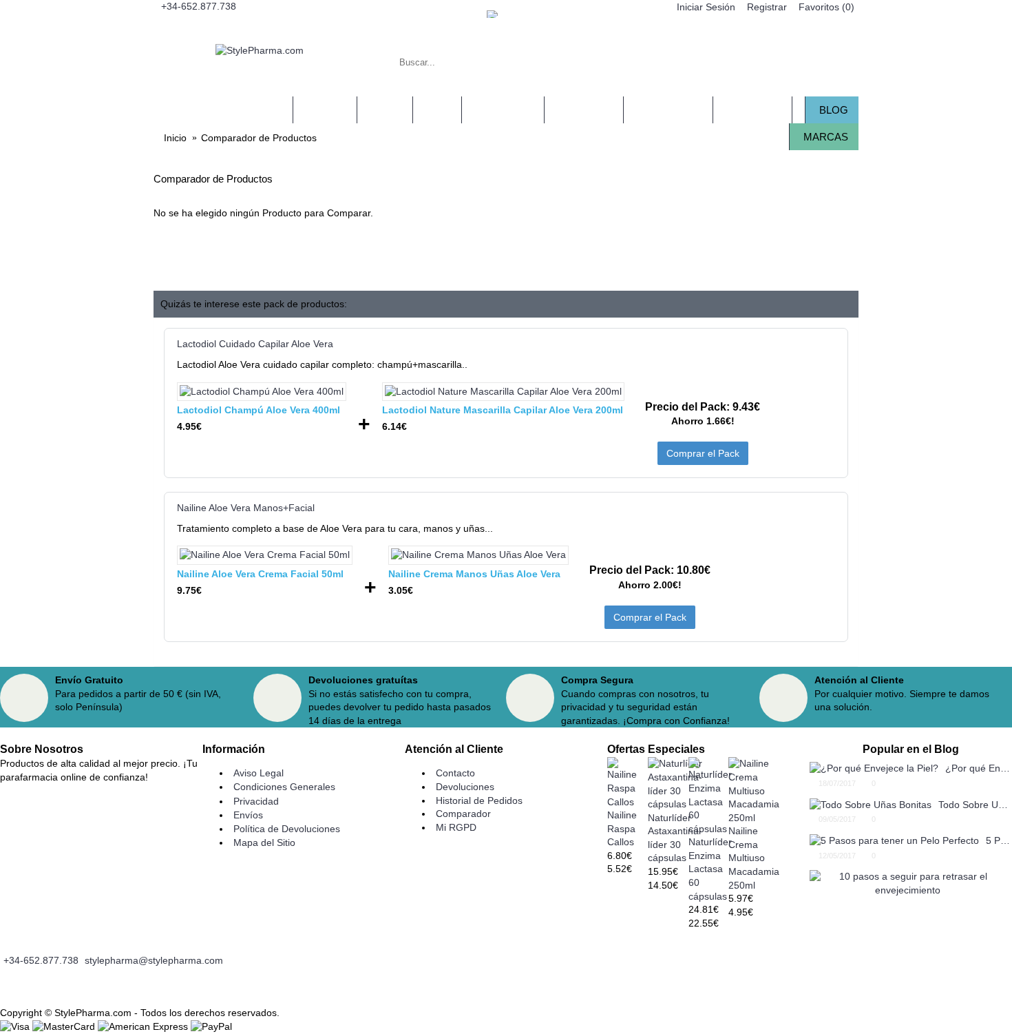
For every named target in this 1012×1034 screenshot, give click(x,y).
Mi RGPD (456, 827)
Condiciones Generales (284, 786)
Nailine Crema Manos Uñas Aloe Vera (474, 573)
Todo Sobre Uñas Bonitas (975, 804)
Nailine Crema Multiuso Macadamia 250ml (753, 857)
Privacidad (256, 801)
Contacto (455, 772)
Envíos (248, 814)
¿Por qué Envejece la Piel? (978, 768)
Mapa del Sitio (264, 842)
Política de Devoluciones (286, 828)
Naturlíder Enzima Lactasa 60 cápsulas (710, 868)
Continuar (829, 255)
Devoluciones (465, 786)
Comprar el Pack (702, 453)
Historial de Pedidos (479, 800)
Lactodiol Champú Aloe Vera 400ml (258, 409)
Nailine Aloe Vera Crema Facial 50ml (260, 573)
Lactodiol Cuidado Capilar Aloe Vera (255, 343)
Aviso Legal (258, 772)
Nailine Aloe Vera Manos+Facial (246, 507)
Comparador (463, 813)
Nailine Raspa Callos (622, 828)
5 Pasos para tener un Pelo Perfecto (999, 840)
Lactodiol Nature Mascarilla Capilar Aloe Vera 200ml (502, 409)
